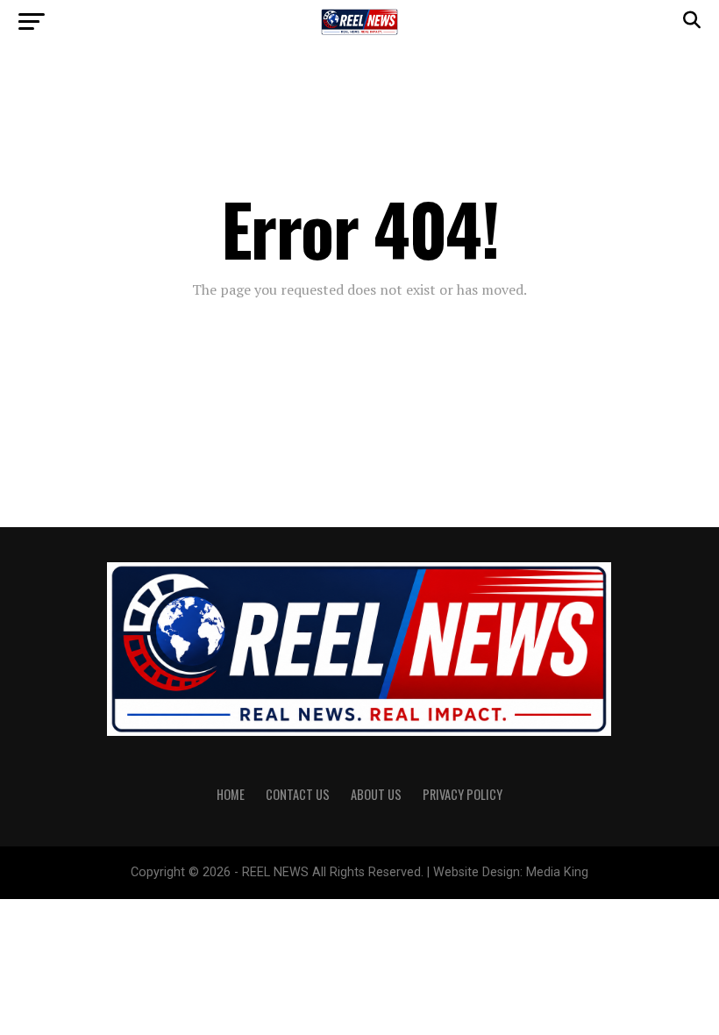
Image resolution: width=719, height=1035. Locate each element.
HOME (231, 794)
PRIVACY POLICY (462, 794)
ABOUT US (376, 794)
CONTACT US (298, 794)
